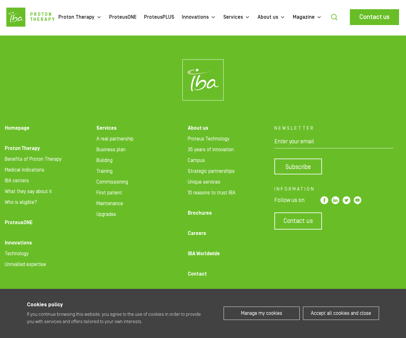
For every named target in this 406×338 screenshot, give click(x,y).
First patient (109, 193)
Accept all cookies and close (341, 313)
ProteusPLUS (159, 17)
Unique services (204, 182)
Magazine (304, 17)
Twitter (346, 200)
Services (233, 17)
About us (268, 17)
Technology (17, 254)
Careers (197, 233)
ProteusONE (122, 17)
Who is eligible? (21, 202)
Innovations (195, 17)
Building (104, 160)
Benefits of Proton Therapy (33, 159)
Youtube (358, 200)
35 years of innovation (211, 150)
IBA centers (17, 181)
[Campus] (203, 80)
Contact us (374, 17)
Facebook (324, 200)
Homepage (17, 128)
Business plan (111, 150)
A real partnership (115, 139)
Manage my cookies (261, 313)
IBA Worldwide (204, 254)
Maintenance (109, 203)
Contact (197, 274)
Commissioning (112, 182)
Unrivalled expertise (25, 264)
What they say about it (28, 191)
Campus (196, 160)
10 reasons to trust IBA (211, 193)
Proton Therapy (76, 17)
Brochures (200, 213)
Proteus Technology (208, 139)
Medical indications (24, 170)
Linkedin (335, 200)
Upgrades (106, 214)
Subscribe (298, 167)
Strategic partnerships (211, 171)
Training (104, 171)
